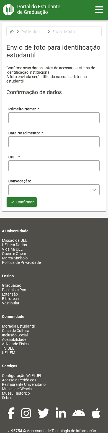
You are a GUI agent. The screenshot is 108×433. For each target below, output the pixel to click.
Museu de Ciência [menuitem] (17, 389)
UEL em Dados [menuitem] (14, 245)
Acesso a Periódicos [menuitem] (19, 380)
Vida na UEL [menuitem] (12, 249)
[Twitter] (44, 416)
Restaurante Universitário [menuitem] (24, 384)
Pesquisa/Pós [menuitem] (14, 290)
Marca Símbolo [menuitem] (15, 258)
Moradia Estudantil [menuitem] (18, 326)
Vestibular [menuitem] (10, 303)
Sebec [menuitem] (7, 397)
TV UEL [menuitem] (8, 348)
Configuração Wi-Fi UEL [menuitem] (22, 375)
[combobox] (54, 141)
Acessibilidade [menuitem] (14, 339)
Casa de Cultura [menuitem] (15, 330)
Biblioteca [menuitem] (10, 298)
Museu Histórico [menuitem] (16, 393)
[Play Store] (79, 416)
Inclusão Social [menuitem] (15, 335)
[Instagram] (26, 416)
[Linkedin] (61, 416)
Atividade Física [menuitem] (15, 344)
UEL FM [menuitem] (8, 352)
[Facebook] (11, 416)
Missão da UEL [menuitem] (14, 240)
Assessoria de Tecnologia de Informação (61, 431)
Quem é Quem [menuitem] (14, 253)
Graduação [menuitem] (11, 285)
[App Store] (96, 416)
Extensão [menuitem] (10, 294)
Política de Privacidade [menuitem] (21, 262)
